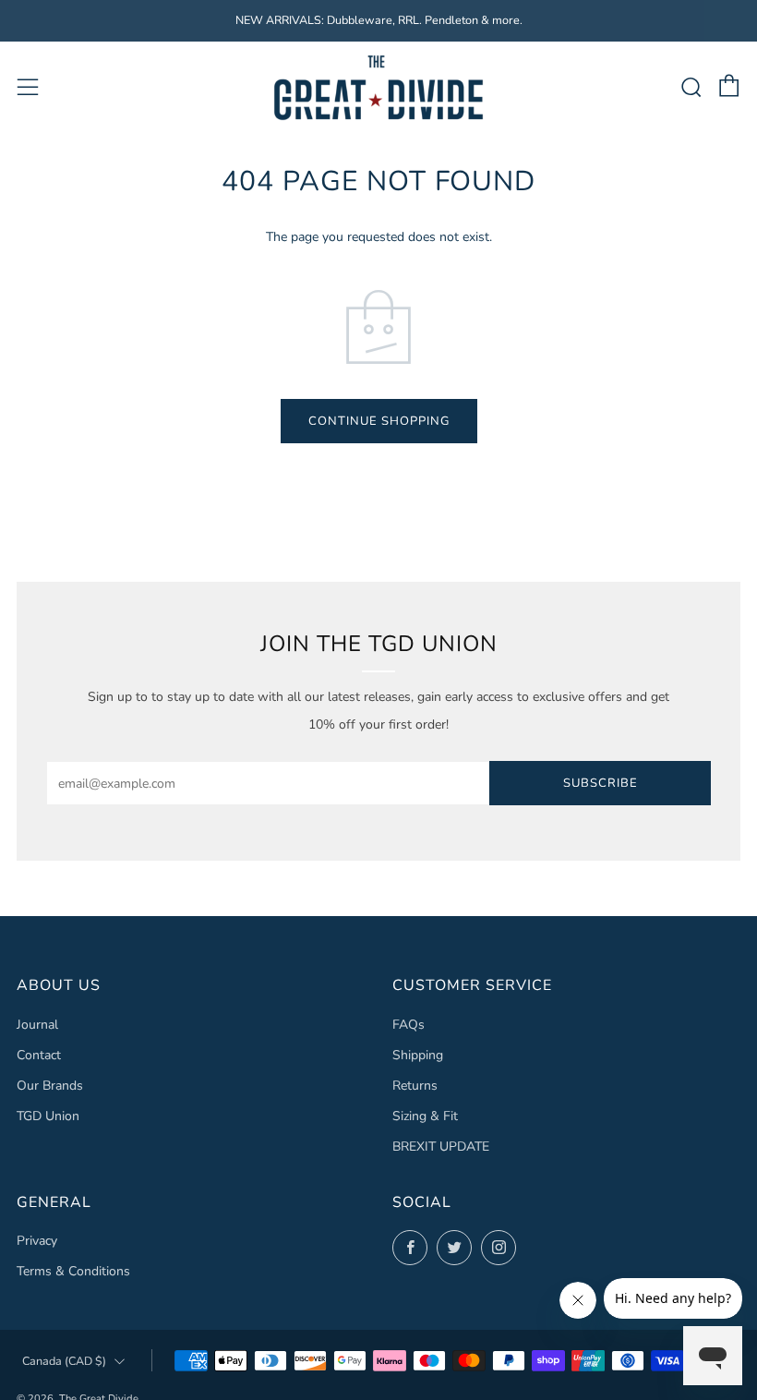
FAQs (408, 1024)
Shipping (417, 1055)
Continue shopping (379, 421)
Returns (415, 1085)
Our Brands (50, 1085)
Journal (37, 1024)
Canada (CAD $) (64, 1361)
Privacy (37, 1240)
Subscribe (600, 783)
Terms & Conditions (73, 1271)
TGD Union (48, 1116)
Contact (39, 1055)
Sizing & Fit (425, 1116)
